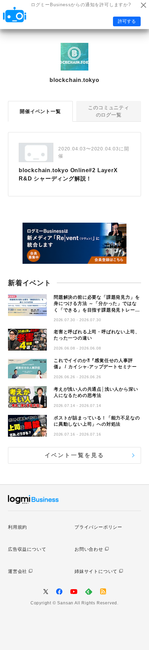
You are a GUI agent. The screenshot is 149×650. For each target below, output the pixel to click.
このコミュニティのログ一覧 (108, 111)
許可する (127, 21)
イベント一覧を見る (75, 455)
